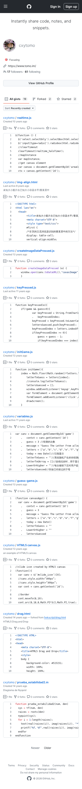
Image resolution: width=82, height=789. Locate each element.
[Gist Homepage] (29, 6)
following (32, 71)
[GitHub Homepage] (29, 778)
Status (45, 765)
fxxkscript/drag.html (55, 617)
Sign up (71, 6)
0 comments (37, 128)
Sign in (55, 6)
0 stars (53, 128)
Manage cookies (47, 768)
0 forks (21, 128)
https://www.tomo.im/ (22, 66)
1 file (9, 128)
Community (59, 765)
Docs (71, 765)
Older (47, 747)
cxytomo (9, 117)
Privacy (22, 765)
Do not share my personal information (41, 772)
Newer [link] (35, 747)
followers (15, 71)
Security (34, 765)
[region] (41, 153)
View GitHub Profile (41, 83)
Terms (11, 765)
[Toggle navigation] (5, 6)
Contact (30, 768)
